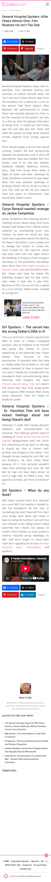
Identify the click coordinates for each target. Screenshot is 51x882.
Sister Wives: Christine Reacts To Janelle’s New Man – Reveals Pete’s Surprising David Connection (25, 759)
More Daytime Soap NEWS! (18, 715)
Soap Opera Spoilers (20, 861)
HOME (6, 861)
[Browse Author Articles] (25, 688)
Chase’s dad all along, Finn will (21, 384)
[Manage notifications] (6, 876)
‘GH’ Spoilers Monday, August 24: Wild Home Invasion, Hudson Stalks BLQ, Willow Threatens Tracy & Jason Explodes (25, 726)
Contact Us (27, 865)
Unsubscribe (25, 869)
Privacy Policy (40, 865)
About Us (35, 861)
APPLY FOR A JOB (12, 865)
